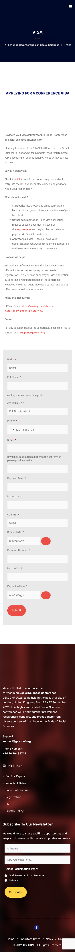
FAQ (8, 804)
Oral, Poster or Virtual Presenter (27, 875)
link (19, 179)
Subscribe (15, 892)
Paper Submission (17, 790)
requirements (23, 229)
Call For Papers (15, 776)
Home (10, 939)
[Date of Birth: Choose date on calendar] (46, 541)
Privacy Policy (14, 811)
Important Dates (15, 783)
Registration (13, 797)
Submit (16, 610)
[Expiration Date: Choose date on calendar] (46, 595)
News (49, 939)
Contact (63, 939)
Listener (13, 880)
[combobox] (11, 429)
